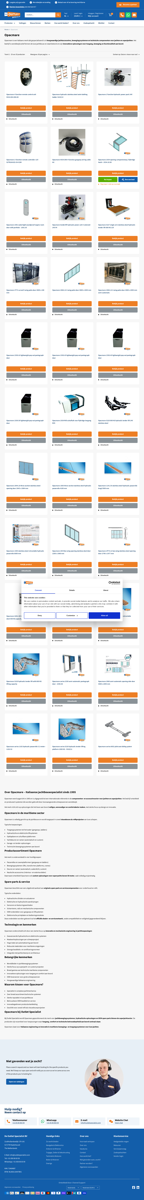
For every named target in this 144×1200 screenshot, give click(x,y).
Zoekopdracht (88, 23)
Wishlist (101, 23)
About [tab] (105, 590)
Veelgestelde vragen (121, 1141)
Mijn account (93, 16)
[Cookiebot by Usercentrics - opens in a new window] (110, 583)
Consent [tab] (38, 590)
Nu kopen (108, 179)
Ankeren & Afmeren (53, 1149)
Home (6, 29)
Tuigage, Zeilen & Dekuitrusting (58, 1152)
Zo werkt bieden (52, 1141)
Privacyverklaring (28, 1187)
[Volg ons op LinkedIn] (138, 1187)
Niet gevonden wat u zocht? (90, 1160)
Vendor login (118, 1156)
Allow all (104, 615)
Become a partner (130, 4)
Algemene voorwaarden (89, 1167)
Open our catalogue (16, 1081)
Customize (70, 615)
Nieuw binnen (35, 23)
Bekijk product (26, 108)
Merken (47, 23)
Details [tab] (72, 590)
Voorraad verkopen (87, 1141)
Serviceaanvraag (120, 1149)
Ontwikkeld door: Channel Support (72, 1183)
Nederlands (71, 1188)
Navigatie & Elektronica (54, 1145)
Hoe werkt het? (85, 1156)
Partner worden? (86, 1163)
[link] (26, 92)
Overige (49, 1163)
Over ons (76, 23)
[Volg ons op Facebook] (133, 1187)
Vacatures (83, 1149)
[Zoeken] (58, 14)
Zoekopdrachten (120, 1152)
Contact (111, 23)
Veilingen (22, 23)
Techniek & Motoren (53, 1156)
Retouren (117, 1145)
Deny (40, 615)
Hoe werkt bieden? (61, 23)
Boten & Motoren (52, 1160)
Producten (8, 23)
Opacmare (14, 29)
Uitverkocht (26, 114)
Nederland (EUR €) (89, 1188)
